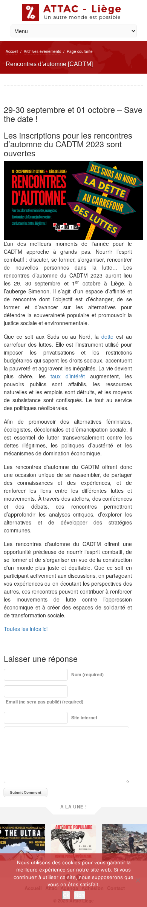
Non (79, 895)
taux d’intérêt (68, 376)
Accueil (12, 51)
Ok (66, 895)
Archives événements (42, 51)
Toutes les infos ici (25, 628)
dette (107, 336)
